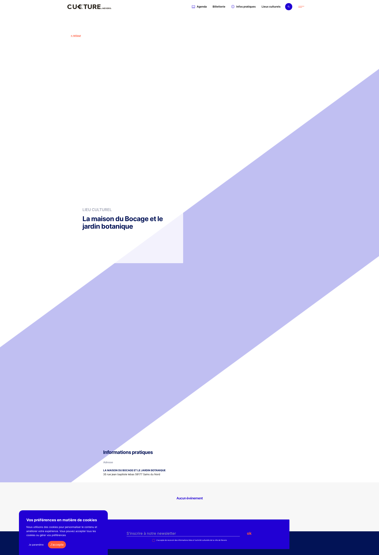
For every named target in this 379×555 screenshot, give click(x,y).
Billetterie (219, 6)
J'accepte (57, 544)
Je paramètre (36, 544)
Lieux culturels (271, 6)
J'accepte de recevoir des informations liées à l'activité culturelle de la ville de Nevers (191, 540)
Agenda (202, 6)
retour (77, 35)
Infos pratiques (246, 6)
